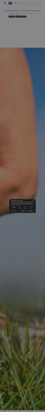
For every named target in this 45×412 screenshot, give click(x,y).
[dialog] (22, 206)
